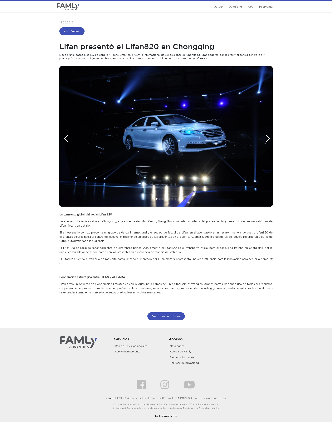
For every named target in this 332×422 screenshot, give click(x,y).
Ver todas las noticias (166, 316)
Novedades (177, 346)
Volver (75, 31)
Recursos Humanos (182, 357)
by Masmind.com (166, 416)
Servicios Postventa (127, 351)
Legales (109, 398)
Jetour (218, 6)
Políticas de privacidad (184, 362)
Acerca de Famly (180, 351)
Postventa (266, 6)
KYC (250, 6)
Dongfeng (235, 6)
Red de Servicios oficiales (131, 346)
